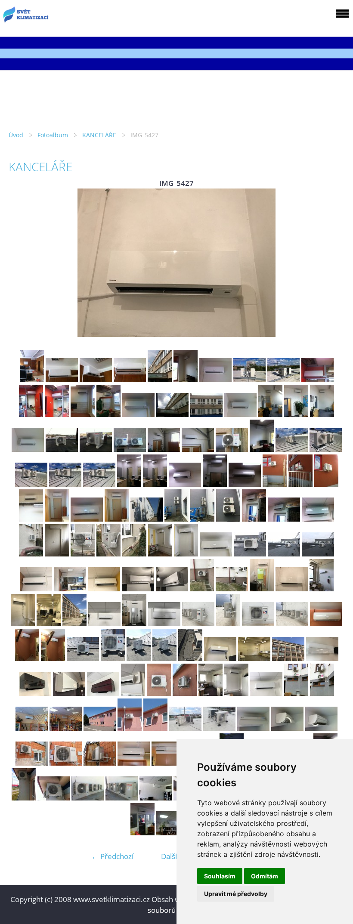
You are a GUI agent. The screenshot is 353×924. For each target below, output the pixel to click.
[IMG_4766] (130, 379)
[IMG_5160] (228, 519)
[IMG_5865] (326, 623)
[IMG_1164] (66, 763)
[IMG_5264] (108, 554)
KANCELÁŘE (99, 135)
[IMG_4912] (185, 379)
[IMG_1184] (31, 728)
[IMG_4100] (96, 449)
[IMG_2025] (155, 798)
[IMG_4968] (31, 414)
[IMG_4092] (296, 414)
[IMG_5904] (220, 658)
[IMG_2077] (24, 798)
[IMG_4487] (198, 449)
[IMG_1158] (287, 728)
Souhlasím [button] (219, 876)
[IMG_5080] (129, 484)
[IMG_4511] (262, 449)
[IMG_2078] (53, 798)
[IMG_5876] (190, 658)
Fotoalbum (52, 135)
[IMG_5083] (215, 484)
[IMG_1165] (100, 763)
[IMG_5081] (155, 484)
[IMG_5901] (23, 623)
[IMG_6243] (322, 658)
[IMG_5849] (292, 623)
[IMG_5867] (53, 658)
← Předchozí (112, 856)
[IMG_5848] (258, 623)
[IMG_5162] (284, 519)
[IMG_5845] (164, 623)
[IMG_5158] (176, 519)
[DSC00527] (155, 728)
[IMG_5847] (228, 623)
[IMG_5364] (36, 588)
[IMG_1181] (296, 693)
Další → (173, 856)
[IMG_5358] (250, 554)
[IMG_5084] (245, 484)
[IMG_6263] (210, 693)
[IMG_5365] (70, 588)
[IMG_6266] (266, 693)
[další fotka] (330, 263)
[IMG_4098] (62, 449)
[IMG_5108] (275, 484)
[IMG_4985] (83, 414)
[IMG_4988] (172, 414)
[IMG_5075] (292, 449)
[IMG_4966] (317, 379)
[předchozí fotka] (22, 263)
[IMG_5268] (216, 554)
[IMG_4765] (96, 379)
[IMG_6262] (185, 693)
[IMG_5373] (138, 588)
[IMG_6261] (159, 693)
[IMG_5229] (57, 554)
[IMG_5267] (186, 554)
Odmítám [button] (264, 876)
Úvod (16, 135)
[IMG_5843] (104, 623)
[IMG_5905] (254, 658)
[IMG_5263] (83, 554)
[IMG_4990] (206, 414)
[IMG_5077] (31, 484)
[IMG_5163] (318, 519)
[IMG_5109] (300, 484)
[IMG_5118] (57, 519)
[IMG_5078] (65, 484)
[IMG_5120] (117, 519)
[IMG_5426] (262, 588)
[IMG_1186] (66, 728)
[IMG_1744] (142, 832)
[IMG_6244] (35, 693)
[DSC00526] (130, 728)
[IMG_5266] (160, 554)
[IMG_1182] (322, 693)
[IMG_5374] (172, 588)
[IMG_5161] (254, 519)
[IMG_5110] (326, 484)
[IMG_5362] (284, 554)
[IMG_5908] (288, 658)
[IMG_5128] (146, 519)
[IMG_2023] (87, 798)
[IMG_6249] (103, 693)
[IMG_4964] (249, 379)
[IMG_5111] (31, 519)
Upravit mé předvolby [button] (235, 893)
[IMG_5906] (49, 623)
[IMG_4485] (164, 449)
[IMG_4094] (28, 449)
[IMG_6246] (69, 693)
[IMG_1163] (31, 763)
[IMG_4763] (32, 379)
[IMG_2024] (121, 798)
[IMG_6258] (133, 693)
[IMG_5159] (202, 519)
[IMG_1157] (253, 728)
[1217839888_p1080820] (168, 763)
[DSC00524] (100, 728)
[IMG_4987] (138, 414)
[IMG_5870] (83, 658)
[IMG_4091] (270, 414)
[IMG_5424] (232, 588)
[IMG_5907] (74, 623)
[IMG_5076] (326, 449)
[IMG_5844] (134, 623)
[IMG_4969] (57, 414)
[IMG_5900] (322, 588)
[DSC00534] (219, 728)
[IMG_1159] (321, 728)
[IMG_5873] (164, 658)
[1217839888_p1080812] (134, 763)
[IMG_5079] (99, 484)
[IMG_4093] (322, 414)
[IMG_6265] (236, 693)
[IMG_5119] (87, 519)
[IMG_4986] (108, 414)
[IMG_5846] (198, 623)
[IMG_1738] (172, 832)
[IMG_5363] (318, 554)
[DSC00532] (185, 728)
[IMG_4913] (215, 379)
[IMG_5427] (292, 588)
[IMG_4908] (160, 379)
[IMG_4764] (62, 379)
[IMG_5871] (113, 658)
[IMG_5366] (104, 588)
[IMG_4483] (130, 449)
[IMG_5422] (202, 588)
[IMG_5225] (31, 554)
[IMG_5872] (139, 658)
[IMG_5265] (134, 554)
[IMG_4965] (283, 379)
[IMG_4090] (240, 414)
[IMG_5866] (27, 658)
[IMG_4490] (232, 449)
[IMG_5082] (185, 484)
